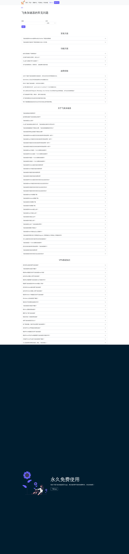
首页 (27, 2)
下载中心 (51, 2)
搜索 (23, 21)
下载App (54, 489)
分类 (46, 21)
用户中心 (57, 2)
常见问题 (46, 2)
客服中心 (35, 2)
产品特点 (40, 2)
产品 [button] (30, 2)
